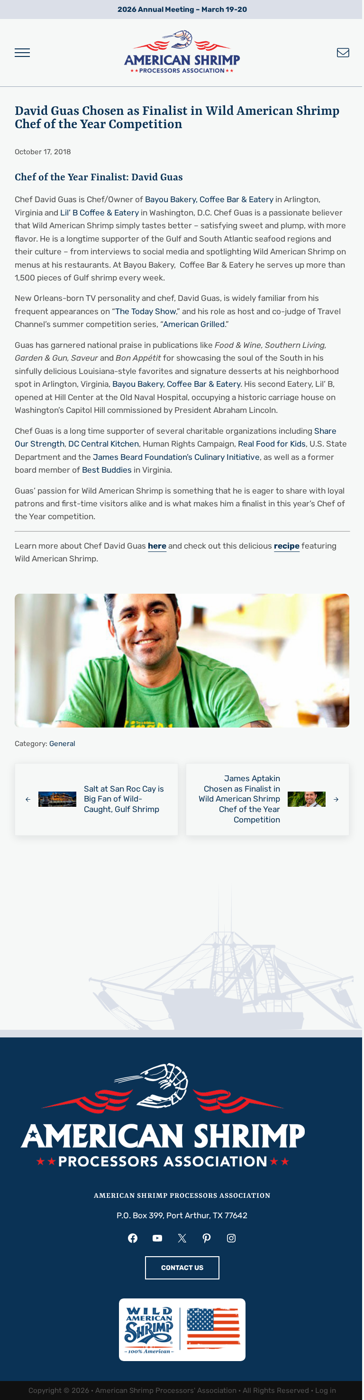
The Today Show (145, 311)
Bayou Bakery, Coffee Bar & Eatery (209, 199)
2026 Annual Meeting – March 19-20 (182, 9)
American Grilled (194, 324)
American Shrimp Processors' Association (166, 1390)
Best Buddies (107, 470)
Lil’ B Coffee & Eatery (100, 212)
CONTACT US (182, 1268)
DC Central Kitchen (103, 443)
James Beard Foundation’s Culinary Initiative (176, 457)
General (62, 743)
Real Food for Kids (272, 443)
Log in (325, 1390)
